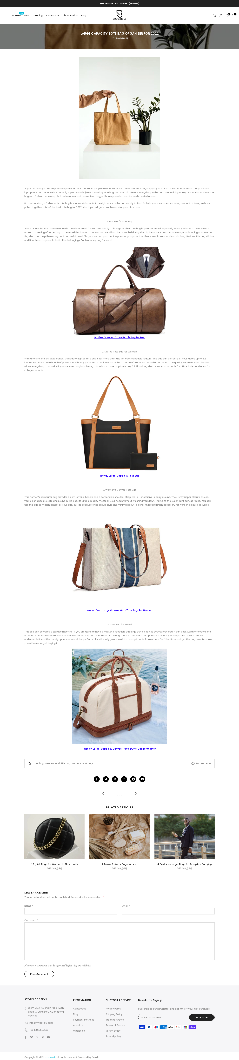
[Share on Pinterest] (115, 779)
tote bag (39, 763)
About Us (78, 1025)
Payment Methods (83, 1019)
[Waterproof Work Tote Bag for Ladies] (136, 793)
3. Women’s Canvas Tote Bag (119, 490)
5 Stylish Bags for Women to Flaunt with (54, 864)
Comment (31, 920)
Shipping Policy (114, 1014)
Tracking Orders (115, 1019)
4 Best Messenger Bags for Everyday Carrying (184, 864)
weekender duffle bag (57, 763)
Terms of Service (115, 1025)
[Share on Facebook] (97, 779)
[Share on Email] (142, 779)
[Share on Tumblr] (124, 779)
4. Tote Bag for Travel (119, 624)
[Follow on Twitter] (31, 1037)
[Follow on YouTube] (48, 1037)
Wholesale (79, 1030)
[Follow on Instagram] (37, 1037)
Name (28, 905)
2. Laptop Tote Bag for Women (119, 351)
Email (126, 905)
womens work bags (82, 763)
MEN (26, 15)
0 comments (203, 763)
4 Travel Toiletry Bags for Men (119, 864)
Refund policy (113, 1036)
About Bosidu (70, 15)
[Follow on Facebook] (25, 1037)
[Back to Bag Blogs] (119, 793)
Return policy (113, 1030)
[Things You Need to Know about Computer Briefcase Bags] (103, 793)
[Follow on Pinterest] (43, 1037)
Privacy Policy (113, 1008)
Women (17, 15)
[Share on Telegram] (133, 779)
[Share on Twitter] (106, 779)
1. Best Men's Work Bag (119, 221)
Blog (83, 15)
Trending (38, 15)
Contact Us (52, 15)
